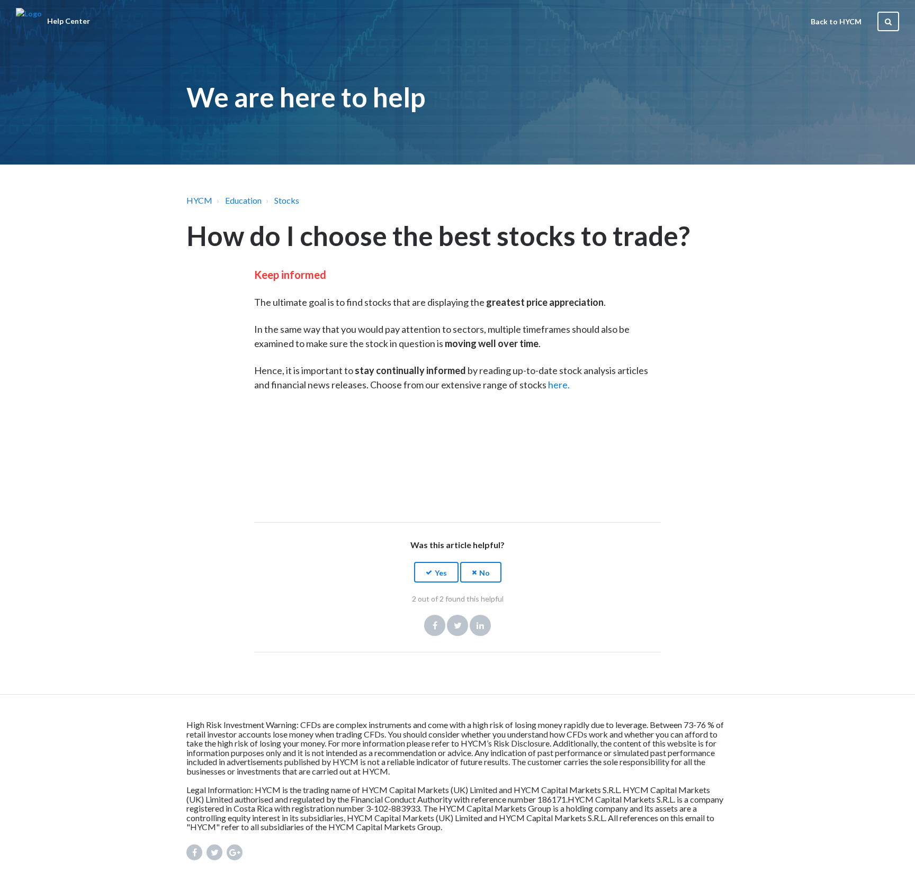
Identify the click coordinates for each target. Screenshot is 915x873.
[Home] (29, 21)
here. (559, 384)
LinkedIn (480, 625)
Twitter (457, 625)
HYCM (199, 200)
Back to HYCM (836, 21)
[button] (436, 572)
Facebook (434, 625)
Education (243, 200)
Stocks (286, 200)
